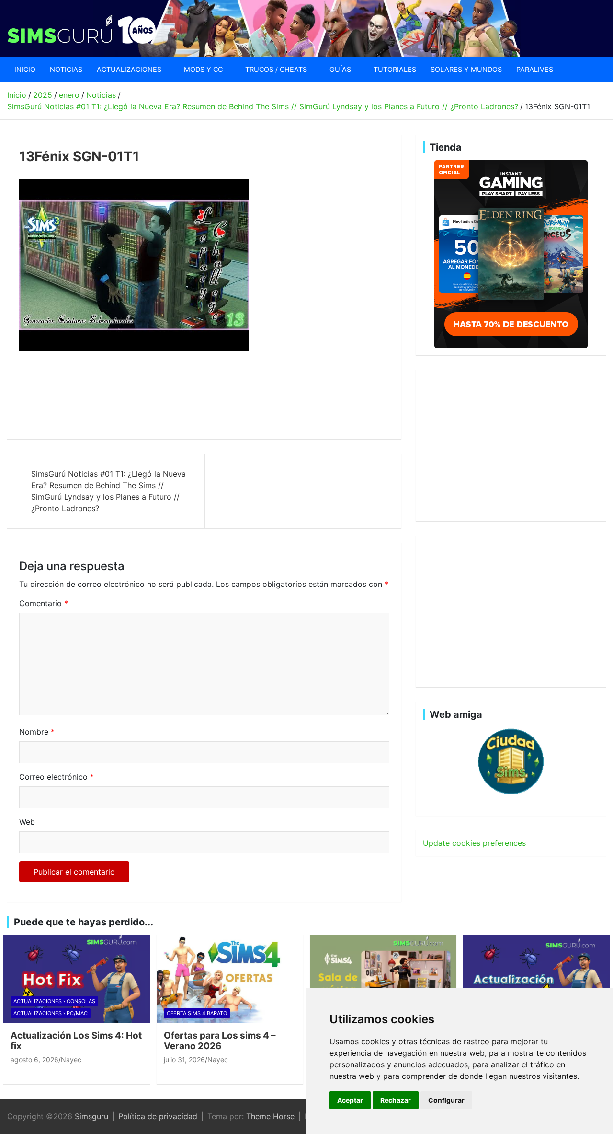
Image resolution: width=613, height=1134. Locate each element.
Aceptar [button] (350, 1100)
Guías (340, 69)
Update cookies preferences (474, 843)
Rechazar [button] (395, 1100)
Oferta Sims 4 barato (197, 1013)
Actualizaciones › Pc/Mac (50, 1013)
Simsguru (91, 1116)
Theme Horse (270, 1116)
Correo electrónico (56, 777)
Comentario (43, 603)
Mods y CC (203, 69)
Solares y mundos (466, 69)
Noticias (66, 69)
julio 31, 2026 (184, 1059)
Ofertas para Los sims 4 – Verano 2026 (220, 1041)
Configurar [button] (446, 1100)
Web (27, 822)
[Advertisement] (193, 395)
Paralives (534, 69)
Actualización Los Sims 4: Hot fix (76, 1041)
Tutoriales (395, 69)
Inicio (24, 69)
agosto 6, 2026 (34, 1059)
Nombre (37, 732)
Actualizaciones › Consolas (54, 1001)
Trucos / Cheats (276, 69)
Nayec (71, 1059)
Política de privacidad (157, 1116)
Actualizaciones (129, 69)
